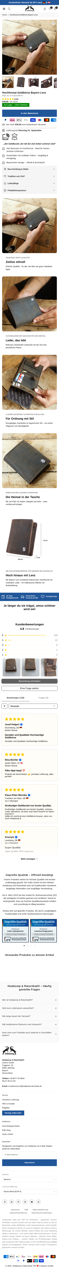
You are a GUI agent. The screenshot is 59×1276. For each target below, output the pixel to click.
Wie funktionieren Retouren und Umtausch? (22, 1024)
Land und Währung (9, 1187)
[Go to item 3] (50, 667)
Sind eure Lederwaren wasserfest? (18, 1008)
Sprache (5, 1174)
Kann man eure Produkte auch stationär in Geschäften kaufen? (27, 1034)
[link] (10, 597)
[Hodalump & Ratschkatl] (29, 8)
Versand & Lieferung (10, 1100)
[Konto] (44, 9)
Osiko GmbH (7, 1134)
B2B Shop (6, 1130)
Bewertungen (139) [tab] (15, 698)
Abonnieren (29, 1163)
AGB (26, 1210)
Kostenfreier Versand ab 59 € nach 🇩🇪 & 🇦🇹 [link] (29, 2)
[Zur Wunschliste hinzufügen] (53, 23)
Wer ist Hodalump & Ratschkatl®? (17, 1000)
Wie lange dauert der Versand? (16, 1016)
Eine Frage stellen (29, 688)
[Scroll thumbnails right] (54, 667)
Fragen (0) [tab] (43, 698)
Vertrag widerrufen (13, 1113)
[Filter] (4, 706)
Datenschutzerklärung (18, 1213)
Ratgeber (6, 1108)
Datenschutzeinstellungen (42, 1213)
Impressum (15, 1210)
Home (4, 15)
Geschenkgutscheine (11, 1126)
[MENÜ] (4, 9)
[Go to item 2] (31, 667)
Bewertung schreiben (29, 681)
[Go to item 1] (11, 667)
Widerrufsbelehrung (40, 1210)
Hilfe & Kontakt (8, 1104)
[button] (52, 47)
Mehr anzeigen (28, 859)
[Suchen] (9, 9)
